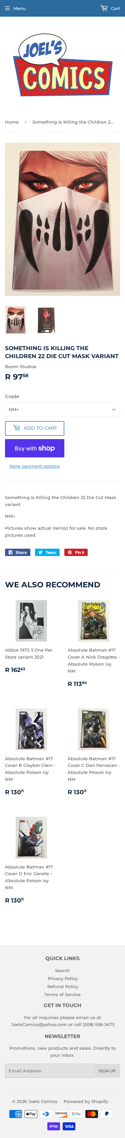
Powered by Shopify (86, 1101)
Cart (115, 8)
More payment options (35, 466)
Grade (12, 396)
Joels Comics (42, 1101)
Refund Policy (62, 986)
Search (62, 970)
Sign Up (107, 1070)
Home (12, 122)
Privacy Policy (63, 978)
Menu (19, 8)
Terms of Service (62, 994)
